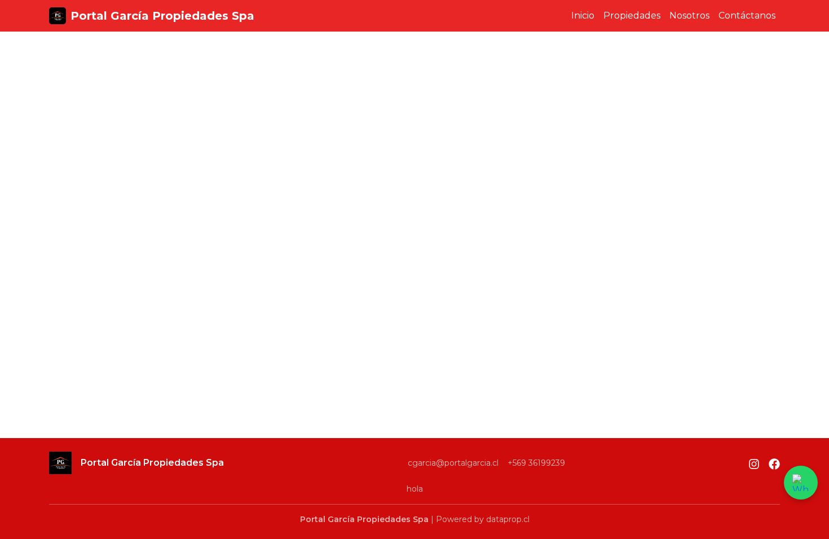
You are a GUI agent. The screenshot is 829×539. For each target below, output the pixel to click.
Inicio (582, 15)
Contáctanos (746, 15)
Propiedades (631, 15)
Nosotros (689, 15)
